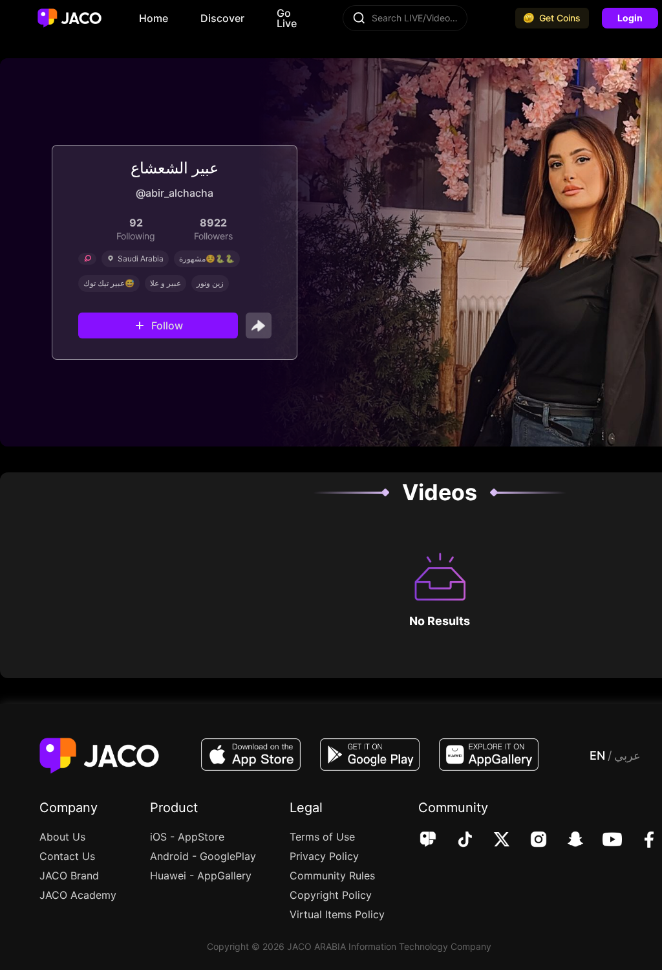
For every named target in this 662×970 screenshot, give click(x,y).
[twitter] (493, 841)
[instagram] (529, 841)
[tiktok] (456, 841)
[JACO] (428, 841)
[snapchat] (566, 841)
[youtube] (603, 841)
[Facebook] (640, 841)
